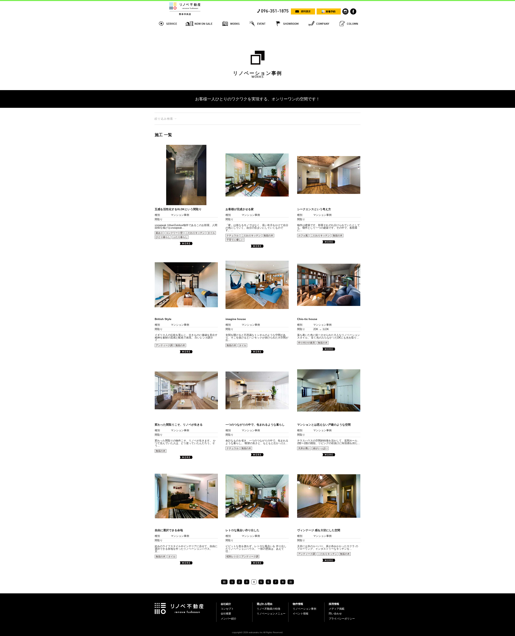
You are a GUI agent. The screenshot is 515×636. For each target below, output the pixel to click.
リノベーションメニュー (271, 613)
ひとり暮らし (163, 237)
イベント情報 (300, 613)
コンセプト (227, 608)
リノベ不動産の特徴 (268, 608)
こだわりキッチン (195, 233)
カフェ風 (303, 235)
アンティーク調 (164, 345)
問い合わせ (335, 613)
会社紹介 (226, 604)
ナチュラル (233, 235)
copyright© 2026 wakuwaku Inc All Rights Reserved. (257, 632)
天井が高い (304, 448)
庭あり (159, 233)
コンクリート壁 (174, 233)
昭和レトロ (233, 556)
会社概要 (226, 613)
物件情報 (298, 604)
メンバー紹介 (228, 618)
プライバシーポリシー (342, 618)
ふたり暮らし (180, 237)
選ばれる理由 (264, 604)
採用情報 (334, 604)
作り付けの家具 (306, 342)
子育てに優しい (235, 239)
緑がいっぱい (320, 448)
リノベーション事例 (304, 608)
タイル (211, 233)
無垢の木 (268, 235)
